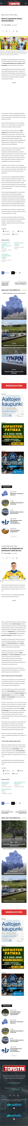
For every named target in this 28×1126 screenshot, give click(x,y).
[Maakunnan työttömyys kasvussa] (14, 306)
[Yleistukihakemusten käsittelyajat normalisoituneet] (5, 521)
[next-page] (5, 378)
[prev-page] (2, 378)
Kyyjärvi (11, 14)
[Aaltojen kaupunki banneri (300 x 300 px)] (12, 416)
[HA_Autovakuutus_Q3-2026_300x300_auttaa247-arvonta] (12, 473)
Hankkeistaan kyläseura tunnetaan (14, 345)
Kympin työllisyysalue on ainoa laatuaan (14, 372)
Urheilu (16, 14)
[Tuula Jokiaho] (2, 25)
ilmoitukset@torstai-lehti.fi (14, 1090)
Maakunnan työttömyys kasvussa (14, 318)
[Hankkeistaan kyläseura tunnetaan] (14, 333)
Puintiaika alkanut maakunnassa (15, 531)
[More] (20, 272)
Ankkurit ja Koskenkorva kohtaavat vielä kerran (21, 283)
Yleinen (14, 343)
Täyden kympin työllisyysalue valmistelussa (5, 284)
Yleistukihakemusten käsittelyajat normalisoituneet (16, 522)
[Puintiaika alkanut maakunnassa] (5, 530)
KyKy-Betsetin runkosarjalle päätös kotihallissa (6, 256)
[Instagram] (14, 1095)
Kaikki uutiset (4, 14)
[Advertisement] (14, 97)
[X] (6, 31)
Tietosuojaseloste (14, 1083)
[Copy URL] (13, 31)
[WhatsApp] (9, 31)
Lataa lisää (13, 536)
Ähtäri (14, 369)
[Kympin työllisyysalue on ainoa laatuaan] (14, 361)
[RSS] (18, 1095)
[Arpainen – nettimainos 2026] (12, 445)
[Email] (16, 31)
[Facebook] (2, 31)
